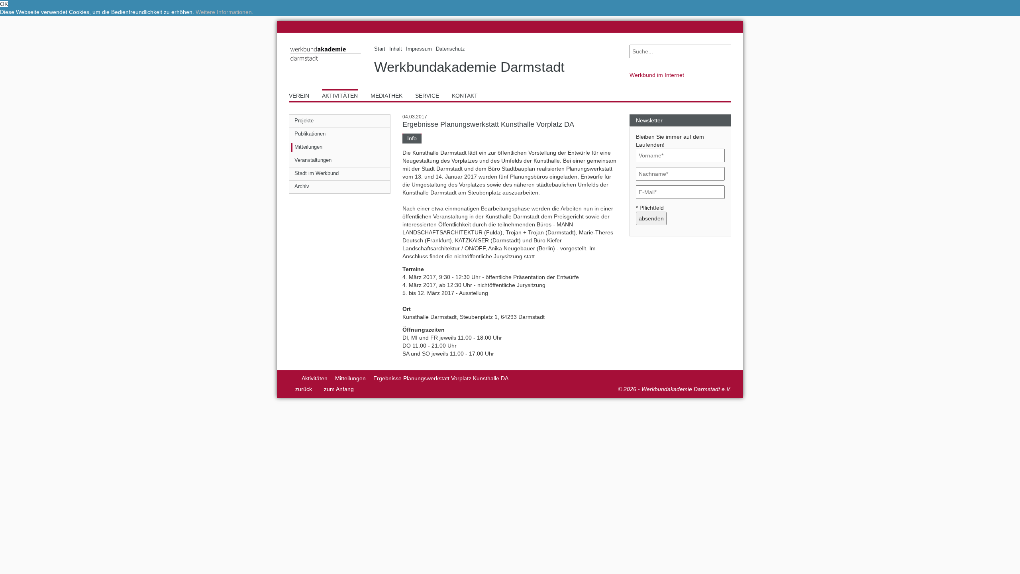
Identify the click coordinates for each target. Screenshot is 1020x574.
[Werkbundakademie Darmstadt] (325, 62)
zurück (303, 389)
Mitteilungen (350, 378)
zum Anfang (339, 389)
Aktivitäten (315, 378)
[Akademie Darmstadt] (291, 378)
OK (4, 4)
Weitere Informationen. (224, 12)
